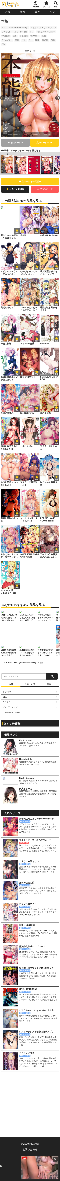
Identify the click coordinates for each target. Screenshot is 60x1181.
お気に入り (46, 6)
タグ (52, 11)
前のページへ (17, 142)
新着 (22, 11)
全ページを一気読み (31, 181)
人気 (7, 11)
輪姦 (37, 40)
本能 (41, 663)
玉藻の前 (23, 36)
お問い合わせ (30, 1149)
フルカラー (7, 40)
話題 (11, 684)
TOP (4, 663)
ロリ (30, 40)
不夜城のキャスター (45, 31)
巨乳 (24, 40)
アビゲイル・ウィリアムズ (43, 27)
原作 (37, 11)
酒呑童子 (34, 36)
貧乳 (17, 40)
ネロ (31, 31)
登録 (36, 232)
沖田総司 (6, 36)
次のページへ (42, 142)
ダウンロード (46, 189)
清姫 (15, 36)
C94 (4, 44)
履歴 (49, 684)
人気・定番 (30, 684)
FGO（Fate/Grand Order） (15, 27)
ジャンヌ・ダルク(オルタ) (14, 31)
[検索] (52, 676)
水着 (44, 36)
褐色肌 (45, 40)
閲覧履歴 (36, 6)
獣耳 (53, 40)
